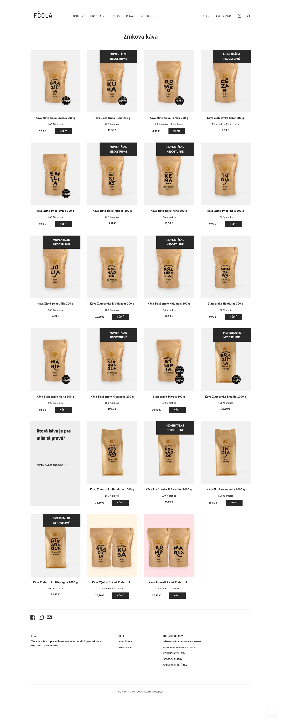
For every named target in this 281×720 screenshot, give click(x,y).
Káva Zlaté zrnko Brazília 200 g (55, 118)
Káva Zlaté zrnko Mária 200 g (55, 396)
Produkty (97, 16)
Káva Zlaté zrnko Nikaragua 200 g (112, 396)
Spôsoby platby (172, 659)
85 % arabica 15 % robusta (169, 124)
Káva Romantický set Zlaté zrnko (169, 582)
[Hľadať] (249, 17)
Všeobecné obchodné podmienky (183, 641)
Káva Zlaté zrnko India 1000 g (226, 489)
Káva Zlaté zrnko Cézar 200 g (225, 118)
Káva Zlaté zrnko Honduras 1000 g (112, 489)
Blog (116, 16)
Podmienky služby (174, 653)
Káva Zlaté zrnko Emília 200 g (55, 211)
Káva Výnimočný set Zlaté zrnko (112, 582)
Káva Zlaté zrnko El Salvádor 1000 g (169, 489)
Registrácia (125, 647)
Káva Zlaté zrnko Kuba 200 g (112, 118)
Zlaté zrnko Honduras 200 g (225, 303)
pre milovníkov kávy (112, 588)
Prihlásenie (223, 16)
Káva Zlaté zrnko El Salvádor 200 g (112, 303)
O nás (130, 16)
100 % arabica (55, 124)
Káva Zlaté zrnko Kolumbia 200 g (169, 303)
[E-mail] (49, 618)
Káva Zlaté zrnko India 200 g (225, 211)
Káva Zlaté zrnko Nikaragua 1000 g (55, 582)
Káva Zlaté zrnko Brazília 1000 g (225, 396)
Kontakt (147, 16)
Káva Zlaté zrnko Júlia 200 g (55, 303)
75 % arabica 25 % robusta (225, 124)
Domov (78, 16)
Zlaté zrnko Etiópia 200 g (169, 396)
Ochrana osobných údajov (179, 647)
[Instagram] (41, 618)
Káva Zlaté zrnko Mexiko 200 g (112, 211)
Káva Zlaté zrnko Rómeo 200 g (169, 118)
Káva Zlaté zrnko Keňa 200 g (169, 211)
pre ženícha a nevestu (169, 588)
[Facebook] (32, 618)
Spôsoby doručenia (175, 664)
